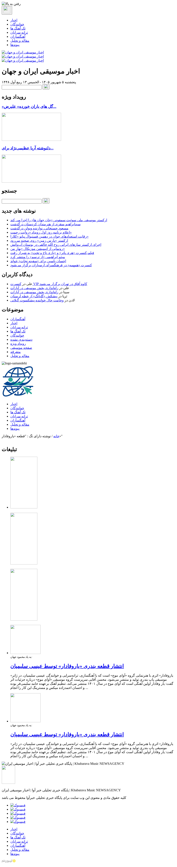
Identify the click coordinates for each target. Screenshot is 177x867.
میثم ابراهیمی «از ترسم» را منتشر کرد (37, 257)
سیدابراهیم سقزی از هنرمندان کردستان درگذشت (45, 224)
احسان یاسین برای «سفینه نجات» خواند (38, 261)
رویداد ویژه (18, 343)
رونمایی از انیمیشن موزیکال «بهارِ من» (37, 249)
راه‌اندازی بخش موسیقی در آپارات (34, 288)
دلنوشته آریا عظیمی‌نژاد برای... (28, 148)
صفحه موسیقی (21, 348)
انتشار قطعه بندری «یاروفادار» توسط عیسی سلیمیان (67, 666)
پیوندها (14, 45)
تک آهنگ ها (17, 28)
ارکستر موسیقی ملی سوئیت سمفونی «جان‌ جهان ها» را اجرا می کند (58, 220)
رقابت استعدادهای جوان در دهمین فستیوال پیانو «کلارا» (49, 236)
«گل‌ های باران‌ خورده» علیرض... (29, 106)
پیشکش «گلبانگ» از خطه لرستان (33, 296)
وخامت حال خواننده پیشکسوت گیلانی (37, 300)
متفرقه (15, 352)
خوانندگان (17, 24)
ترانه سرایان (19, 32)
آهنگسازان (17, 36)
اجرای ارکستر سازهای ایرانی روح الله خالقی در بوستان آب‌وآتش (55, 244)
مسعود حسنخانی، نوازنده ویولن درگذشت (39, 228)
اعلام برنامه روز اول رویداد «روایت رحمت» (41, 232)
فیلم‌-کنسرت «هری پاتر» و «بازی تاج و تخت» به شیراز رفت (52, 253)
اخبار (13, 20)
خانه (56, 436)
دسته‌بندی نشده (21, 339)
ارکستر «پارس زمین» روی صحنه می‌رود (39, 240)
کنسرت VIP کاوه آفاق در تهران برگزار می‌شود (48, 284)
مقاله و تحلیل (19, 40)
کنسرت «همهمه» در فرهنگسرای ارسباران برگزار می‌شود (51, 265)
